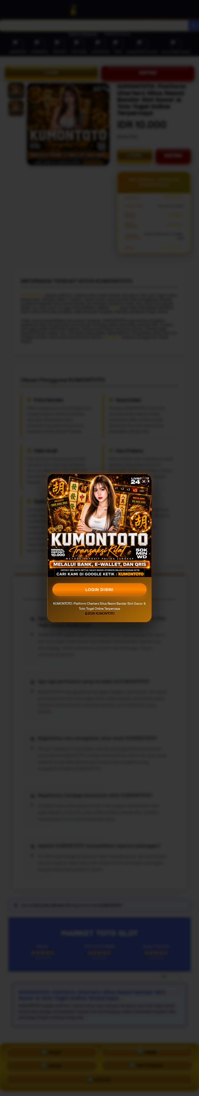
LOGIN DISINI (99, 590)
